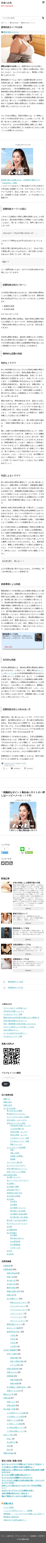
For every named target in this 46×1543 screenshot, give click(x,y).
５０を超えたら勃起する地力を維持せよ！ (18, 1467)
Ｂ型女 (12, 1339)
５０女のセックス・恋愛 (12, 1014)
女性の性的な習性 (10, 1175)
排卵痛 (12, 1159)
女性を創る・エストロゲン (17, 1120)
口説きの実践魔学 (10, 1350)
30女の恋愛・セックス (18, 1132)
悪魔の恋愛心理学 (13, 1291)
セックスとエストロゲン (16, 1165)
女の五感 (10, 1199)
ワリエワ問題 (8, 1507)
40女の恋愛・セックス (18, 1135)
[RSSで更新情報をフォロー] (11, 863)
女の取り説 (11, 1284)
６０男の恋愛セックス (15, 1427)
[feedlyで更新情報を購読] (7, 863)
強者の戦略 (14, 1383)
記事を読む (28, 908)
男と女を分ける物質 (14, 1111)
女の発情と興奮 (13, 1187)
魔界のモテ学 (8, 1394)
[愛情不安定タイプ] (6, 918)
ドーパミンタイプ (17, 1317)
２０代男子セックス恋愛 (16, 1413)
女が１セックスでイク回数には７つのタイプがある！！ (23, 1464)
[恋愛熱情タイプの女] (6, 963)
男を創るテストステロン (16, 1114)
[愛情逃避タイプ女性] (6, 932)
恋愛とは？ (11, 1402)
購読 (5, 1084)
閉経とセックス (16, 1144)
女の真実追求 (15, 1241)
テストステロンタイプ (18, 1310)
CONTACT (41, 1536)
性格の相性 (14, 1358)
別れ (8, 1450)
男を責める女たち (17, 1238)
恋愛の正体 (7, 1105)
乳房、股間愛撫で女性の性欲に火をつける (19, 1024)
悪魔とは (6, 1099)
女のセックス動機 (13, 1328)
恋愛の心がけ (12, 1372)
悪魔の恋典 (6, 3)
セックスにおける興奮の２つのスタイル (17, 1478)
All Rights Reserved (9, 765)
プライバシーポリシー (22, 1536)
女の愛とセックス (13, 1177)
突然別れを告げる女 (14, 1193)
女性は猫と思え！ (13, 1190)
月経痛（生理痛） (17, 1156)
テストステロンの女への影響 (18, 1117)
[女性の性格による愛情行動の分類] (6, 887)
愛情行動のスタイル (11, 32)
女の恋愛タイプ (13, 1299)
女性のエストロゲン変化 (16, 1123)
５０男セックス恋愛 (14, 1424)
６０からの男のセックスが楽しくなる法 (18, 1027)
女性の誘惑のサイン (11, 1030)
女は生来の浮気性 (13, 1196)
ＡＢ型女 (13, 1346)
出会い (9, 1439)
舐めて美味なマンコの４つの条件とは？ (17, 1496)
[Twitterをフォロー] (3, 863)
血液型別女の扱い (13, 1332)
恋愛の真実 (11, 1405)
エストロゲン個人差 (14, 1162)
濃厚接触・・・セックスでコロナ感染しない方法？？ (23, 1514)
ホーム (3, 1536)
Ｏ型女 (12, 1343)
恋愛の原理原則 (13, 1369)
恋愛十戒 (10, 1277)
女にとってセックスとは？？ (18, 1180)
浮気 (8, 1446)
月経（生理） (15, 1153)
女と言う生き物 (9, 1108)
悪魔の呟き (8, 1503)
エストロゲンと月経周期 (16, 1147)
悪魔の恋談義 (8, 1453)
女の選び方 (11, 1442)
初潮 (12, 1150)
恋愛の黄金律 (12, 1273)
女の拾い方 (11, 1280)
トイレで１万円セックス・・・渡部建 (17, 1511)
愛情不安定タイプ (20, 914)
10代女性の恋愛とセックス (20, 1125)
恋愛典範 (6, 1266)
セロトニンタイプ (17, 1313)
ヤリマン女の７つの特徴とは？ (15, 1008)
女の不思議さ (12, 1233)
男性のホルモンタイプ (18, 1302)
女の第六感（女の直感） (19, 1217)
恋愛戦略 (10, 1376)
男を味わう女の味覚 (18, 1211)
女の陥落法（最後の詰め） (17, 1387)
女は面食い (11, 1183)
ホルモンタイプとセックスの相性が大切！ (18, 1490)
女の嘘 (9, 1227)
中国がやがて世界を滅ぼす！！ (15, 1520)
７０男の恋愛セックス (15, 1431)
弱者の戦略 (14, 1380)
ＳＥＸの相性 (15, 1365)
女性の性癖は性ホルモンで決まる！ (15, 1493)
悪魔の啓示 (7, 1102)
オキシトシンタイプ (18, 1321)
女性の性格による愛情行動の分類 (26, 883)
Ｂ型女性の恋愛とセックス (13, 1011)
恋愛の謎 (6, 1398)
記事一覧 (10, 1536)
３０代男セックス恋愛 (15, 1417)
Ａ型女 (12, 1335)
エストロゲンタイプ (18, 1306)
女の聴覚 (13, 1205)
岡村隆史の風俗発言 (11, 1517)
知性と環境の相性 (17, 1361)
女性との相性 (12, 1354)
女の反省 (10, 1254)
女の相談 (13, 1235)
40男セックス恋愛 (14, 1420)
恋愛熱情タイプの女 (21, 959)
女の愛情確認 (15, 1245)
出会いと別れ (8, 1435)
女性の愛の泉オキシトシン (17, 1169)
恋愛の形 (10, 1295)
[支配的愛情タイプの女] (6, 949)
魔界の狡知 (11, 1288)
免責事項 (33, 1536)
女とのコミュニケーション (17, 1223)
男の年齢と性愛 (9, 1409)
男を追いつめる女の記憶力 (17, 1220)
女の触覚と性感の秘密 (18, 1214)
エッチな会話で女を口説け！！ (15, 1033)
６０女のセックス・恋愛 (12, 1036)
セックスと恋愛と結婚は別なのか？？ (16, 1475)
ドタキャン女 (15, 1248)
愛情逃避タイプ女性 (21, 928)
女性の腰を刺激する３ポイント (15, 1021)
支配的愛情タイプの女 (22, 945)
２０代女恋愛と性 (17, 1129)
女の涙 (9, 1251)
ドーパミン (10, 673)
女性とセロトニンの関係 (16, 1172)
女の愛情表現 (12, 1230)
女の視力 (13, 1201)
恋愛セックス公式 (13, 1391)
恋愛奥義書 (7, 1269)
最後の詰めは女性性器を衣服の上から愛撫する (21, 1017)
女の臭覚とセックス (18, 1208)
